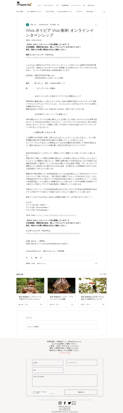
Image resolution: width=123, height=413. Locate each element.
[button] (104, 11)
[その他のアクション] (96, 25)
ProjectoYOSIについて (64, 11)
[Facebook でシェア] (27, 257)
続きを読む (89, 11)
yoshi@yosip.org (66, 410)
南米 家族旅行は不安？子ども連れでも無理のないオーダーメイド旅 (92, 298)
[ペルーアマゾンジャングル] (61, 285)
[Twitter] (69, 403)
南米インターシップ (49, 251)
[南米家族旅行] (30, 285)
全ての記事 (19, 11)
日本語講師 (60, 251)
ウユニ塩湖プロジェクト (34, 11)
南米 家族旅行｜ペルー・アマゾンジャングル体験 (61, 298)
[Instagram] (60, 403)
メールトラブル (65, 352)
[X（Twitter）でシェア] (31, 257)
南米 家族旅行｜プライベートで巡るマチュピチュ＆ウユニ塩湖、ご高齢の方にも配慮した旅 (30, 298)
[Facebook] (65, 403)
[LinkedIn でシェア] (36, 257)
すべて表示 (103, 274)
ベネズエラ (79, 11)
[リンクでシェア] (41, 257)
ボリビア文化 (50, 11)
